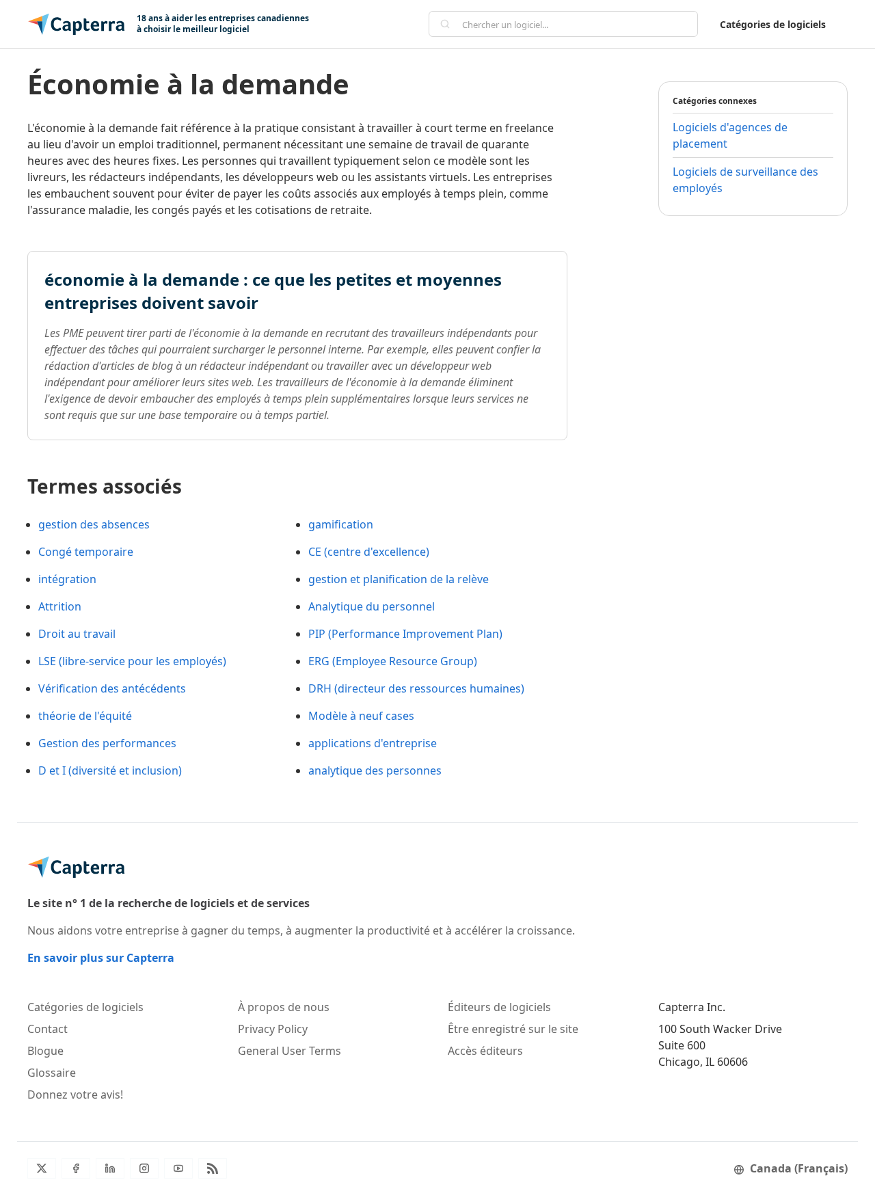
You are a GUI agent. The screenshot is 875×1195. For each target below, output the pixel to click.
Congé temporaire (85, 551)
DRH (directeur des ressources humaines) (416, 688)
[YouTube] (178, 1168)
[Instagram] (144, 1168)
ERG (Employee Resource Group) (392, 661)
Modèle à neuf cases (361, 715)
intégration (67, 579)
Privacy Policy (273, 1028)
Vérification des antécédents (112, 688)
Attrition (59, 606)
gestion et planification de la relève (398, 579)
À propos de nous (283, 1007)
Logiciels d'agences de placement (730, 135)
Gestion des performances (107, 743)
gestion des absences (94, 524)
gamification (340, 524)
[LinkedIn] (110, 1168)
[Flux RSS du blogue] (212, 1168)
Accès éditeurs (485, 1050)
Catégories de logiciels (773, 24)
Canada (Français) (799, 1168)
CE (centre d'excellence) (368, 551)
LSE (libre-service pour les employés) (132, 661)
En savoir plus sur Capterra (100, 957)
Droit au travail (77, 633)
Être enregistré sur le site (513, 1028)
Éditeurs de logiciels (499, 1007)
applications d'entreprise (372, 743)
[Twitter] (41, 1168)
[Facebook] (76, 1168)
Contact (47, 1028)
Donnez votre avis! (75, 1094)
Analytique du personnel (371, 606)
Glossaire (51, 1072)
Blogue (45, 1050)
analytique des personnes (375, 770)
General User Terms (289, 1050)
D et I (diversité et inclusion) (110, 770)
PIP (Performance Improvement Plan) (405, 633)
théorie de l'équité (85, 715)
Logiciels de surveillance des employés (745, 180)
